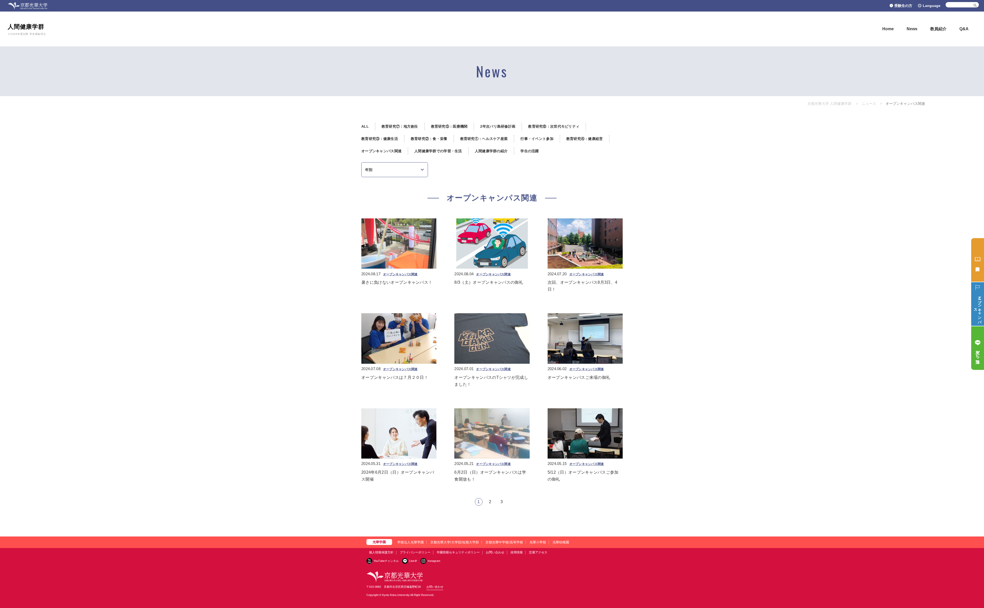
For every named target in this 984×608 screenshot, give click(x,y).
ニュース (869, 104)
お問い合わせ (495, 552)
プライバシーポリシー (415, 552)
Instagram (434, 560)
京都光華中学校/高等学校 (504, 542)
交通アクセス (538, 552)
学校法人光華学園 (410, 542)
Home (888, 29)
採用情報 (516, 552)
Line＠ (413, 560)
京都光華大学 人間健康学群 (829, 104)
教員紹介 (938, 29)
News (912, 29)
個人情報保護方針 (381, 552)
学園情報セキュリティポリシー (458, 552)
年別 (368, 170)
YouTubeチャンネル (386, 560)
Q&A (964, 29)
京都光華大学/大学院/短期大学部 (454, 542)
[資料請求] (977, 260)
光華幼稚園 (560, 542)
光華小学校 (537, 542)
